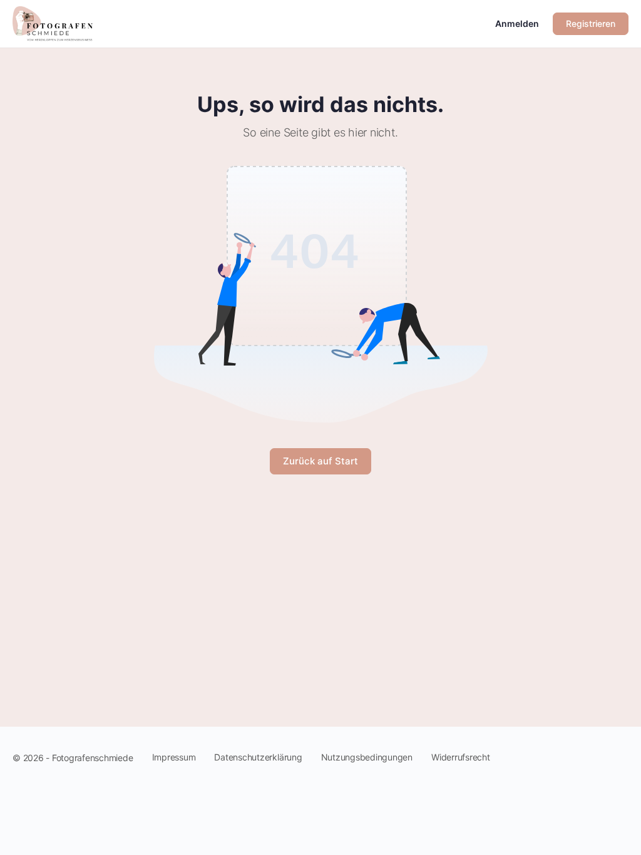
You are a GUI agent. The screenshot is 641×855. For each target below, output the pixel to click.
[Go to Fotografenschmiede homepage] (53, 23)
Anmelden (517, 23)
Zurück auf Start (320, 461)
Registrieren (590, 23)
